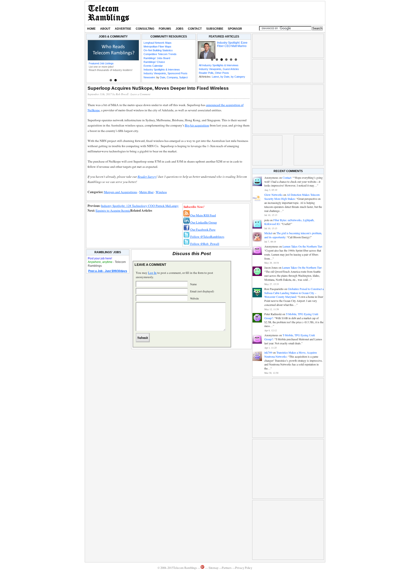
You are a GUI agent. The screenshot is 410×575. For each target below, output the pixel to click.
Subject (183, 77)
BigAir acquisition (197, 125)
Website (194, 298)
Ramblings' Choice (154, 62)
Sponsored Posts (177, 73)
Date (162, 77)
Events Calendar (153, 65)
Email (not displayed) (202, 291)
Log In (152, 273)
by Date (224, 76)
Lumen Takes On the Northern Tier (302, 246)
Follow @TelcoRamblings (207, 236)
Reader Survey (147, 176)
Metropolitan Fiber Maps (157, 46)
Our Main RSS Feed (203, 215)
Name (193, 284)
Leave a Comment (140, 94)
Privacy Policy (243, 568)
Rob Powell (122, 94)
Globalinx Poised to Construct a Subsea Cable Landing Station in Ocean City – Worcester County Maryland (294, 293)
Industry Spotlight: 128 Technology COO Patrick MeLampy (140, 206)
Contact (195, 28)
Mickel (268, 233)
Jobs (179, 28)
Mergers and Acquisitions (120, 192)
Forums (165, 28)
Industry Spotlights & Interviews (162, 69)
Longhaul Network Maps (158, 42)
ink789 (268, 352)
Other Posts (222, 72)
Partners (227, 568)
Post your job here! (100, 258)
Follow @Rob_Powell (204, 244)
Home (91, 28)
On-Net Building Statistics (158, 50)
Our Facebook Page (202, 229)
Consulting (145, 28)
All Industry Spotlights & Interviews (218, 65)
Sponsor (235, 28)
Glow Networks (273, 194)
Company (172, 77)
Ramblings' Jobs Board (157, 58)
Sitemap (213, 568)
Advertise (123, 28)
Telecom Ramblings (108, 13)
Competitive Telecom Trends (160, 54)
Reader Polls (206, 72)
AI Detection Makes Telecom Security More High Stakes (292, 197)
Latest (215, 76)
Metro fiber (146, 192)
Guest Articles (231, 69)
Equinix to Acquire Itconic (113, 210)
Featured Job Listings (101, 63)
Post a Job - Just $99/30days (107, 271)
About (105, 28)
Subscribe (214, 28)
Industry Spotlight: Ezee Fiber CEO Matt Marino (232, 44)
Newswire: (150, 77)
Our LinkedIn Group (203, 222)
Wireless (161, 192)
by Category (238, 76)
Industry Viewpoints (155, 73)
